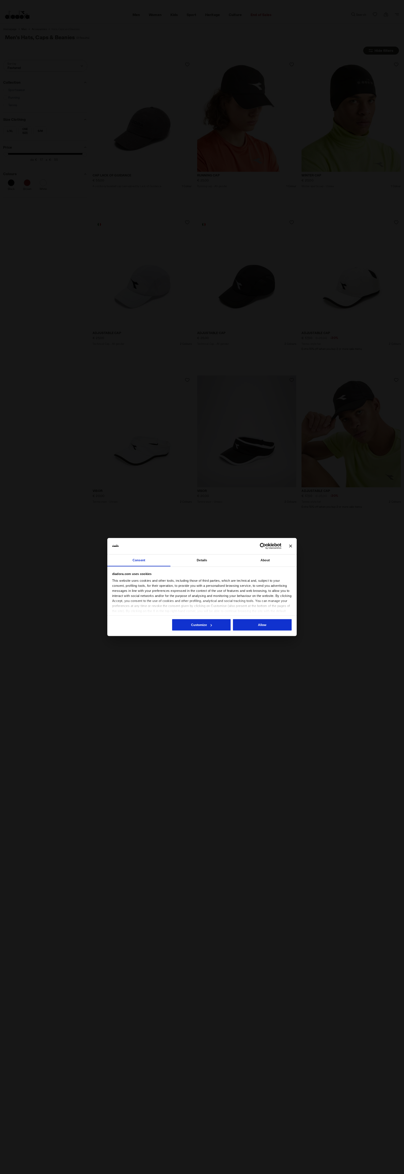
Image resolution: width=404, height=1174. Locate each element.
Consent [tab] (139, 560)
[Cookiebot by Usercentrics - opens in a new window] (263, 546)
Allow (262, 625)
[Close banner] (290, 546)
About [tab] (265, 560)
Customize (199, 625)
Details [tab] (202, 560)
